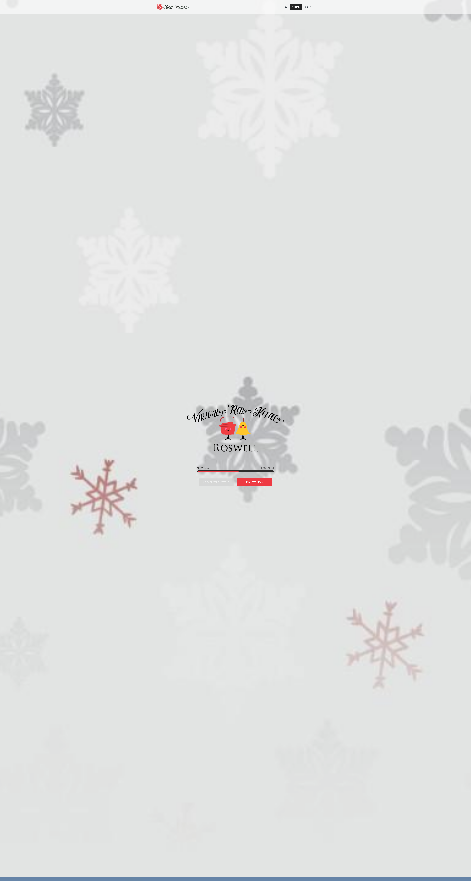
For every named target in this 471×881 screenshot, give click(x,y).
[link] (173, 7)
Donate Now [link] (254, 482)
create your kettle (216, 482)
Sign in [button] (308, 7)
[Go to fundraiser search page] (286, 7)
